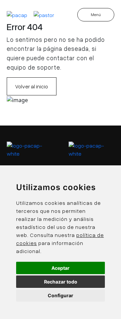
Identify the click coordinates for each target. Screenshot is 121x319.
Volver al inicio (31, 86)
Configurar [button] (60, 295)
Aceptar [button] (60, 268)
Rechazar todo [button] (60, 282)
